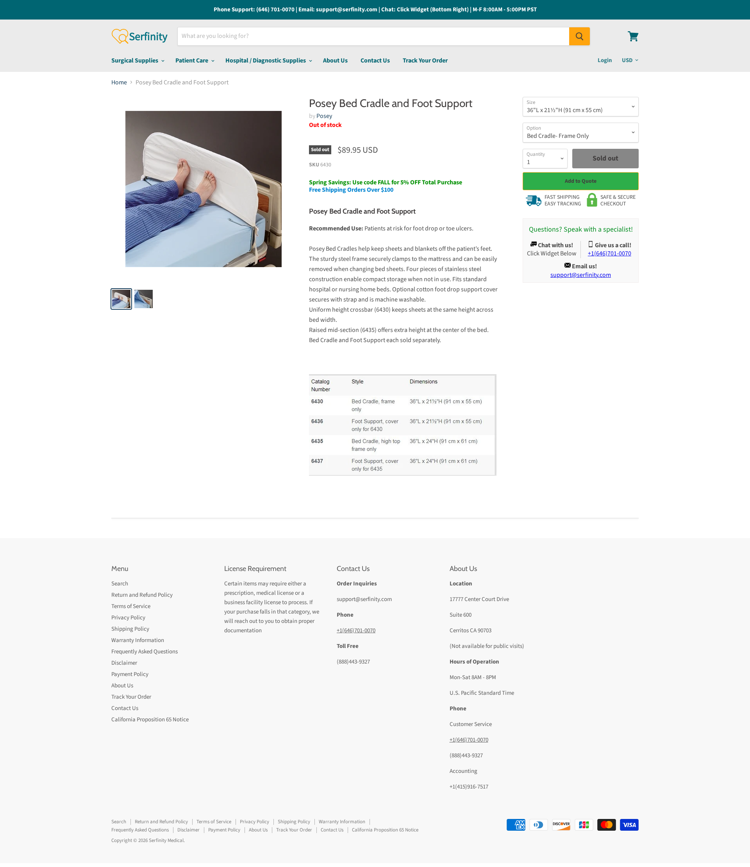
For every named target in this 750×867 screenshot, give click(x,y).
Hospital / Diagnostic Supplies (266, 60)
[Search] (579, 36)
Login (605, 60)
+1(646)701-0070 (356, 630)
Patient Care (192, 60)
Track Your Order (425, 60)
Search (119, 584)
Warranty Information (137, 640)
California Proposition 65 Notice (150, 719)
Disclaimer (124, 663)
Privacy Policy (128, 618)
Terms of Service (130, 606)
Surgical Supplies (135, 60)
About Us (335, 60)
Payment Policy (129, 674)
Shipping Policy (130, 629)
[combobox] (373, 36)
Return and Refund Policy (142, 595)
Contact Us (375, 60)
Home (119, 82)
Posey (324, 116)
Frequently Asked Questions (144, 652)
